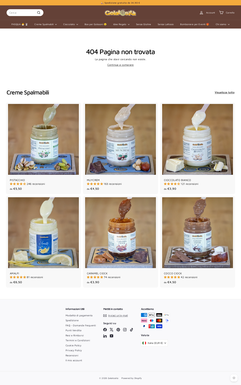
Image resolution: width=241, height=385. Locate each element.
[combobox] (25, 12)
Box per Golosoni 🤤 (96, 24)
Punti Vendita (73, 330)
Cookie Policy (73, 345)
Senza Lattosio (166, 24)
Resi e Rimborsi (75, 335)
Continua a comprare (120, 64)
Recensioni (72, 355)
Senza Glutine (143, 24)
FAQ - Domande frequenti (81, 325)
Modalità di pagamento (79, 315)
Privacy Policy (74, 350)
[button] (18, 183)
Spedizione (72, 320)
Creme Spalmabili (44, 24)
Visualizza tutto (224, 92)
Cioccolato (69, 24)
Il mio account (74, 360)
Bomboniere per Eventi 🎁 (194, 24)
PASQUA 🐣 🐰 (19, 24)
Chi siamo (221, 24)
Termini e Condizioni (78, 340)
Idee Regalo (120, 24)
